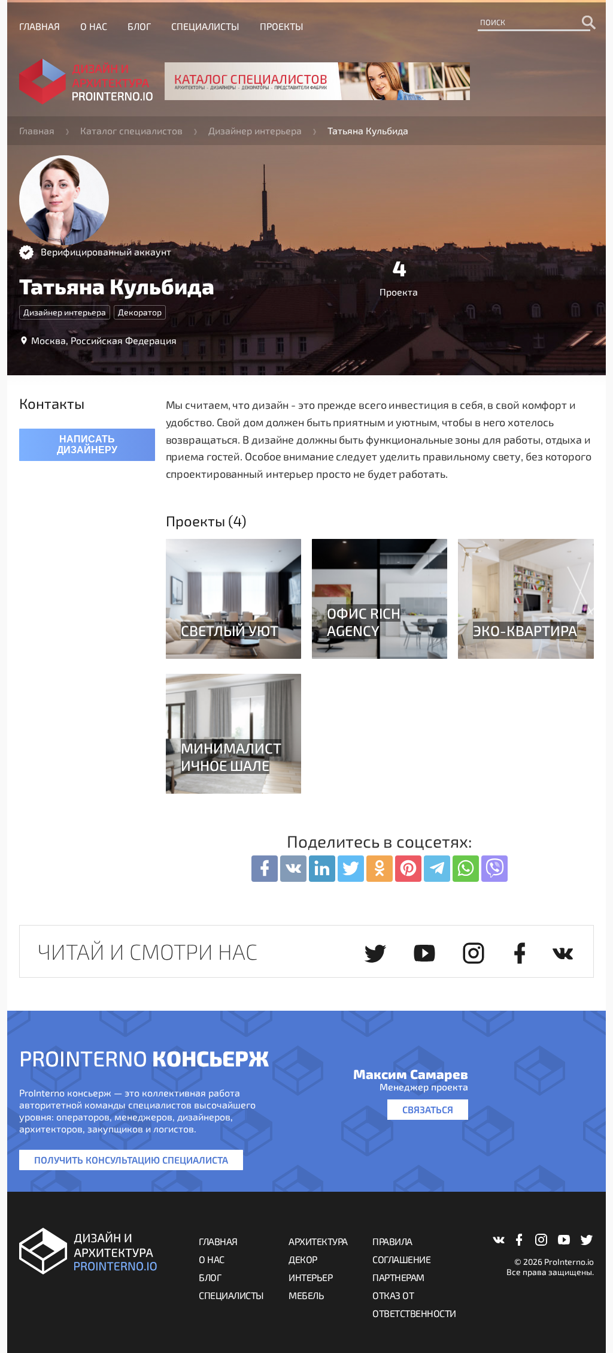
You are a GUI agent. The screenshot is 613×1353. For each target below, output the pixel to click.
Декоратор (140, 312)
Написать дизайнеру (87, 444)
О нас (93, 26)
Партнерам (398, 1277)
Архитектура (318, 1241)
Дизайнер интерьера (255, 130)
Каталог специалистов (131, 130)
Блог (139, 26)
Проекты (282, 26)
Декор (303, 1259)
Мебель (306, 1295)
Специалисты (205, 26)
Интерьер (310, 1277)
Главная (39, 26)
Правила (392, 1241)
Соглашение (401, 1259)
